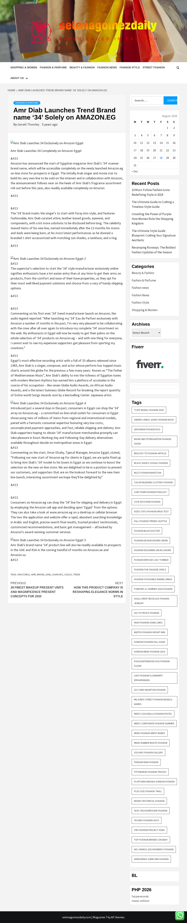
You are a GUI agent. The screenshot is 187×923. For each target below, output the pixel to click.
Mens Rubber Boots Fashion (150, 742)
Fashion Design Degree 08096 (151, 540)
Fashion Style (130, 67)
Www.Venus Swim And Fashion (151, 859)
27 (154, 158)
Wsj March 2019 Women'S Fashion (153, 849)
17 (134, 150)
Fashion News (107, 67)
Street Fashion (154, 67)
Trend (76, 574)
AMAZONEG (23, 574)
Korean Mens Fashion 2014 (149, 651)
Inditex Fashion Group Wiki (149, 632)
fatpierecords (140, 896)
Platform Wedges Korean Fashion (154, 781)
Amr (33, 574)
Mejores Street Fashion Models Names (153, 702)
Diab (48, 574)
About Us (17, 78)
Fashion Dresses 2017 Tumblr (151, 559)
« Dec (135, 171)
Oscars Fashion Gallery (148, 752)
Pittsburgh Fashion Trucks (150, 771)
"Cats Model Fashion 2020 (149, 410)
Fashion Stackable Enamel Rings (153, 579)
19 (147, 150)
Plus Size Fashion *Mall (148, 791)
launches (57, 574)
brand (40, 574)
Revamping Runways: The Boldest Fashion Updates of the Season (154, 249)
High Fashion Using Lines (148, 622)
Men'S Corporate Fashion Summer (154, 723)
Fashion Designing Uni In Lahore (152, 550)
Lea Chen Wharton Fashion (149, 689)
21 (161, 150)
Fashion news (140, 288)
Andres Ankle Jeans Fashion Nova (154, 419)
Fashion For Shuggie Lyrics (150, 569)
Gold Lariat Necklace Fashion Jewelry (151, 601)
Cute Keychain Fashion (147, 501)
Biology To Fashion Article (150, 453)
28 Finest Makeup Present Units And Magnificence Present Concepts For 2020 (37, 590)
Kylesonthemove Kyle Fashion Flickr (152, 663)
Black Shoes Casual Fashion (151, 463)
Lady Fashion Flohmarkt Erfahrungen (148, 678)
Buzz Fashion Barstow (147, 472)
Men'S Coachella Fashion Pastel (153, 713)
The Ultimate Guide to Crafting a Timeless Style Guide (153, 204)
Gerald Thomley (29, 124)
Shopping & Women (23, 67)
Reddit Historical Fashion (149, 801)
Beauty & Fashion (82, 67)
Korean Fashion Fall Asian (149, 642)
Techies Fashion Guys (146, 820)
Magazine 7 (100, 917)
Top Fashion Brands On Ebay (151, 839)
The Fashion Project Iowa (149, 830)
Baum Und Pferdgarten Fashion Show (152, 441)
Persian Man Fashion (146, 762)
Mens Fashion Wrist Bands (149, 733)
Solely (68, 574)
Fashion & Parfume (53, 67)
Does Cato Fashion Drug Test (151, 511)
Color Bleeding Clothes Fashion (153, 482)
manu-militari (140, 901)
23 (174, 150)
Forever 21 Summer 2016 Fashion (153, 589)
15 (167, 143)
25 (141, 158)
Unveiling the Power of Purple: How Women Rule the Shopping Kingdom (152, 218)
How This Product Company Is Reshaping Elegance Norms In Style (98, 590)
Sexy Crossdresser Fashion (150, 810)
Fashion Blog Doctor (147, 530)
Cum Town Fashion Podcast (150, 492)
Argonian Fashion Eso (147, 429)
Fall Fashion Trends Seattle (150, 521)
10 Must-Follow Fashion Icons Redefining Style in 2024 (151, 192)
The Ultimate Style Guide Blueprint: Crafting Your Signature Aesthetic (154, 235)
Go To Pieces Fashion (146, 612)
